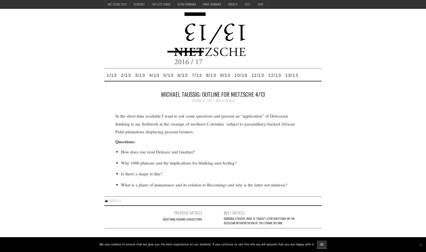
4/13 (154, 75)
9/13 (225, 75)
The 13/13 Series (161, 4)
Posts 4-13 (115, 201)
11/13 (257, 75)
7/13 (197, 75)
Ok (321, 244)
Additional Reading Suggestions (182, 219)
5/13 (168, 75)
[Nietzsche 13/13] (209, 38)
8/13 (211, 75)
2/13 (126, 75)
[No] (420, 244)
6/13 (183, 75)
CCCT (248, 4)
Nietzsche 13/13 (117, 4)
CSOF (260, 4)
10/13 (240, 75)
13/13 (291, 75)
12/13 (274, 75)
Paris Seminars (212, 4)
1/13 (111, 75)
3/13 (140, 75)
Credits (233, 4)
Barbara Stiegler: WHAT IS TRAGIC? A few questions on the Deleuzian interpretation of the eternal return (259, 221)
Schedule (139, 4)
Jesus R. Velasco (225, 101)
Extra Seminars (187, 4)
